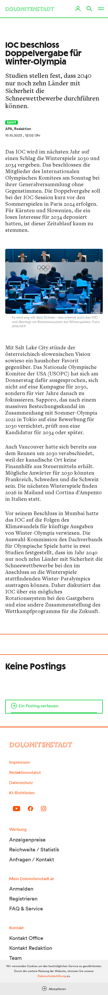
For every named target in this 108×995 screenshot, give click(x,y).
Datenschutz (21, 782)
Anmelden (21, 889)
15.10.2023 (13, 135)
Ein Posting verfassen (38, 705)
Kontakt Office (26, 938)
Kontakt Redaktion (30, 948)
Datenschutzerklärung (51, 976)
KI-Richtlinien (22, 792)
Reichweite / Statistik (34, 849)
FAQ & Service (26, 908)
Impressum (19, 762)
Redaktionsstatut (25, 772)
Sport (11, 122)
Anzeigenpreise (27, 840)
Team (15, 958)
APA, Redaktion (18, 128)
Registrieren (23, 899)
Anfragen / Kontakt (31, 859)
